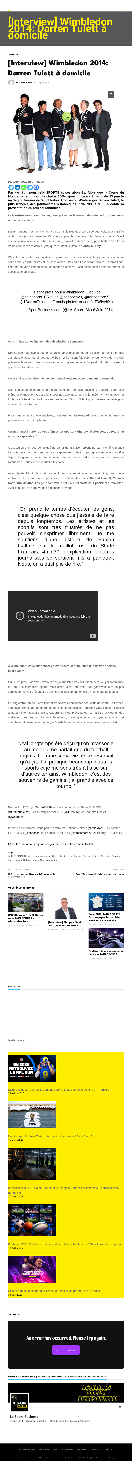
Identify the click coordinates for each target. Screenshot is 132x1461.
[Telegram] (30, 187)
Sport (11, 860)
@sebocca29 (34, 833)
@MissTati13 (97, 828)
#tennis (59, 302)
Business (28, 856)
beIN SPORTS (15, 856)
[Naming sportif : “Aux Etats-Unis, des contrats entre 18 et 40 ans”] (32, 1114)
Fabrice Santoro (82, 856)
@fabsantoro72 (97, 297)
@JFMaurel (72, 812)
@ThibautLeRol (19, 812)
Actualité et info (41, 1458)
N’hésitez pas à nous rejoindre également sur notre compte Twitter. (51, 844)
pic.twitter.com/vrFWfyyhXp (89, 302)
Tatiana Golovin (23, 860)
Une (42, 860)
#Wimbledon (73, 292)
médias (95, 856)
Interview (54, 1458)
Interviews (14, 54)
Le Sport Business (25, 83)
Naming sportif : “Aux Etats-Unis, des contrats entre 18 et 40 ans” (50, 1136)
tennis (36, 860)
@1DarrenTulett (33, 302)
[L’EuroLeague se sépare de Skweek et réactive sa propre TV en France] (32, 1269)
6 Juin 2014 (103, 310)
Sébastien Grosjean (111, 856)
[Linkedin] (17, 187)
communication (43, 856)
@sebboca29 (71, 297)
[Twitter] (11, 187)
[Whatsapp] (24, 187)
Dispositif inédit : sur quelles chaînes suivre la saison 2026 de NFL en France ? (58, 1089)
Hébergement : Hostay (105, 1458)
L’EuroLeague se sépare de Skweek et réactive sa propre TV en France (54, 1290)
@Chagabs (16, 816)
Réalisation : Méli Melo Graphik (81, 1458)
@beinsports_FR (35, 297)
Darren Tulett (59, 856)
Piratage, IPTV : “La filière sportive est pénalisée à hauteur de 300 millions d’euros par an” (65, 1244)
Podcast (62, 1458)
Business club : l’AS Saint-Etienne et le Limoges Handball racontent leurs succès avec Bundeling (63, 1190)
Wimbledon (51, 860)
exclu (69, 856)
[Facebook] (36, 187)
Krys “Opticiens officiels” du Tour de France (100, 874)
